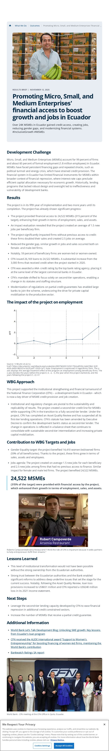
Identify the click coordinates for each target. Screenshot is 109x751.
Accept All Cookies (64, 745)
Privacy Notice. (57, 740)
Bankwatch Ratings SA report (27, 652)
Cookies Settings (42, 745)
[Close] (104, 724)
